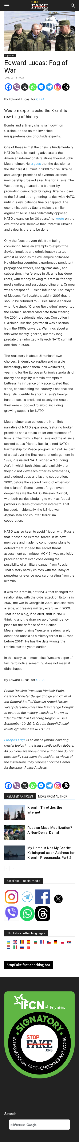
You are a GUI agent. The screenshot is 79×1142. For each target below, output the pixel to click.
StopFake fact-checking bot (28, 965)
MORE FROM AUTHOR (52, 796)
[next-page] (13, 868)
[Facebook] (8, 87)
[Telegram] (49, 87)
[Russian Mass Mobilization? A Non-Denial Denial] (14, 832)
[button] (6, 5)
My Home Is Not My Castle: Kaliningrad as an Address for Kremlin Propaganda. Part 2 (51, 853)
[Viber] (16, 87)
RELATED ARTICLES (20, 796)
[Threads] (66, 87)
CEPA (40, 99)
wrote (59, 219)
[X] (24, 87)
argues (36, 164)
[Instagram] (57, 87)
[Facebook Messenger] (41, 87)
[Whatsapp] (33, 87)
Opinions (10, 55)
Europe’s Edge (14, 740)
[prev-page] (6, 868)
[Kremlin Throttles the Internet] (14, 812)
